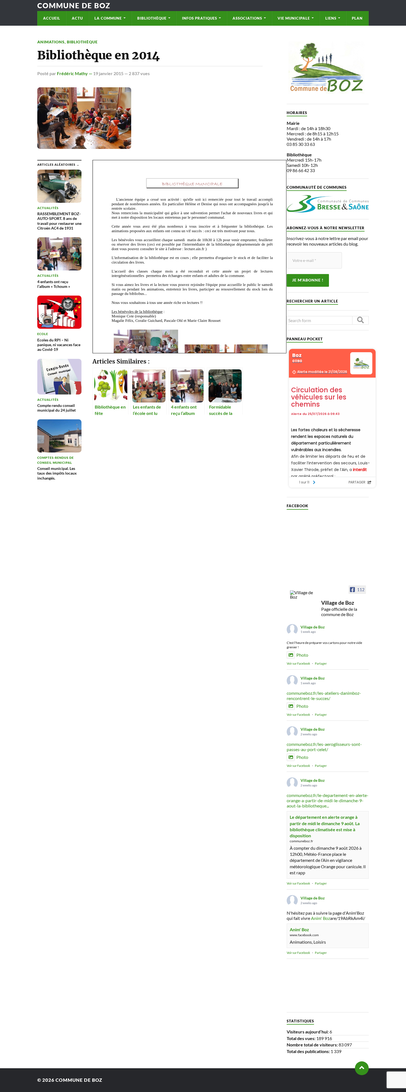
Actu (77, 18)
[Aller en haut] (362, 1068)
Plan (357, 18)
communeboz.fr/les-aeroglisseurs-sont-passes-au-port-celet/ (324, 746)
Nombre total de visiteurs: (313, 1044)
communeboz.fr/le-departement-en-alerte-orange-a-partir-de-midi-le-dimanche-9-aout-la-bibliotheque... (327, 800)
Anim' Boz (320, 918)
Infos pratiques (199, 18)
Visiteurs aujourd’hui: (308, 1031)
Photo (302, 654)
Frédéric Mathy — (75, 73)
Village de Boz (312, 627)
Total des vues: (301, 1038)
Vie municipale (294, 18)
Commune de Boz (73, 5)
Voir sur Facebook (298, 663)
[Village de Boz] (303, 595)
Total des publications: (309, 1051)
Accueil (51, 18)
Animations (51, 42)
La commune (108, 18)
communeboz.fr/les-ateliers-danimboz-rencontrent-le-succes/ (324, 695)
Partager (321, 663)
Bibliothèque (152, 18)
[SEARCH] (360, 320)
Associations (247, 18)
